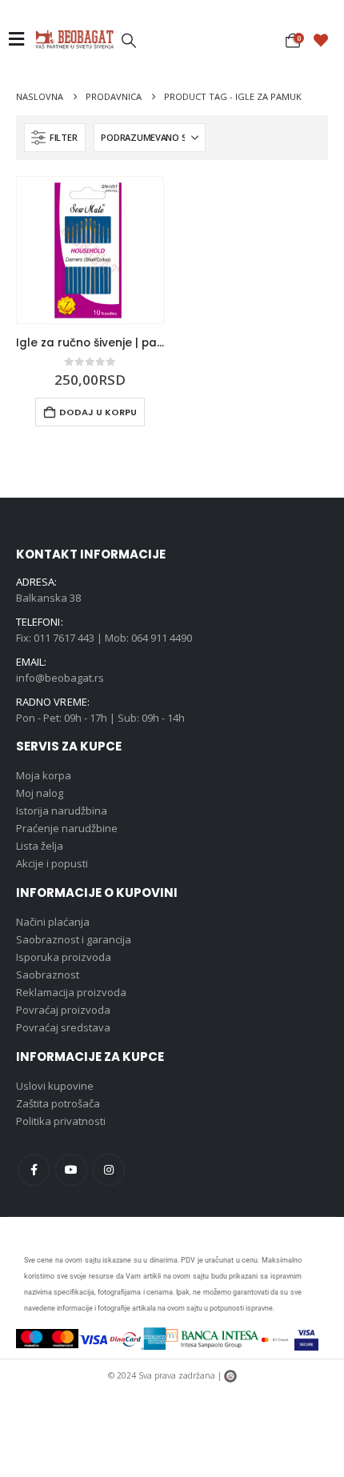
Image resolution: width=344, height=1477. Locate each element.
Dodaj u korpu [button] (98, 412)
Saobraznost (47, 974)
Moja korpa (43, 775)
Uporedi (136, 203)
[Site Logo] (74, 39)
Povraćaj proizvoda (63, 1010)
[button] (129, 40)
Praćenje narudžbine (67, 828)
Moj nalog (39, 793)
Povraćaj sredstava (63, 1027)
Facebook (34, 1170)
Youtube (71, 1170)
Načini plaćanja (53, 922)
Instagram (109, 1170)
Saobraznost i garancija (73, 939)
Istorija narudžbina (61, 810)
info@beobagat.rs (60, 677)
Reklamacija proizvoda (71, 992)
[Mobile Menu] (21, 39)
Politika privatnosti (61, 1121)
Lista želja (39, 846)
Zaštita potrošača (58, 1103)
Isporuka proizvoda (63, 957)
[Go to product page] (90, 250)
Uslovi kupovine (55, 1086)
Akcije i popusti (52, 863)
